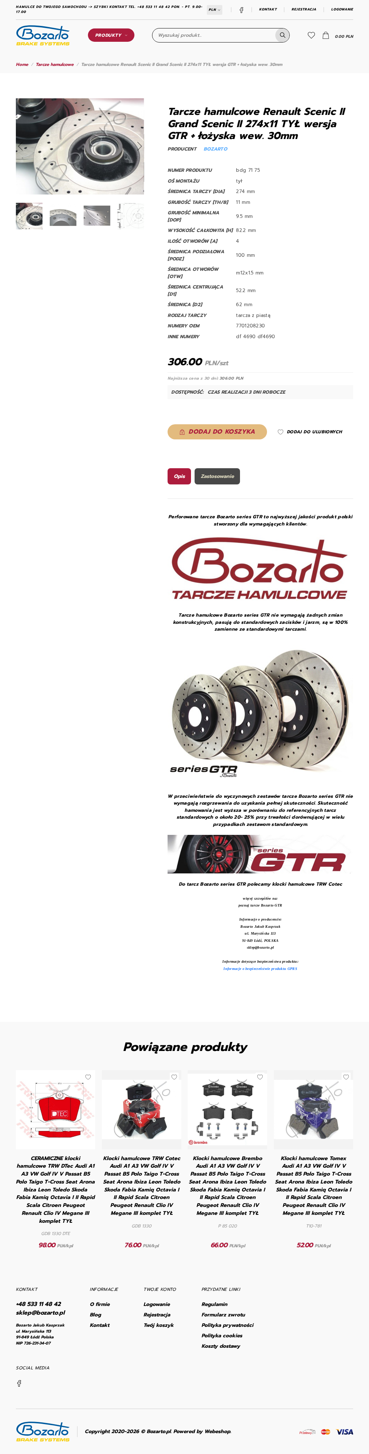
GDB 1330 (141, 1226)
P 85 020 (227, 1226)
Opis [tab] (179, 476)
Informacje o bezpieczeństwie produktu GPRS (260, 969)
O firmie (100, 1304)
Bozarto (215, 149)
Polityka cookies (221, 1335)
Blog (95, 1315)
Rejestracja (304, 9)
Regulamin (214, 1304)
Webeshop (217, 1431)
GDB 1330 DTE (55, 1233)
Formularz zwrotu (223, 1315)
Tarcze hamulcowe (55, 64)
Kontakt (268, 9)
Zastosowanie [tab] (217, 476)
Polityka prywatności (227, 1325)
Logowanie (342, 9)
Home (22, 64)
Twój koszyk (158, 1325)
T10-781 (313, 1226)
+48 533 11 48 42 (38, 1304)
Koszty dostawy (220, 1346)
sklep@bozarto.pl (40, 1312)
